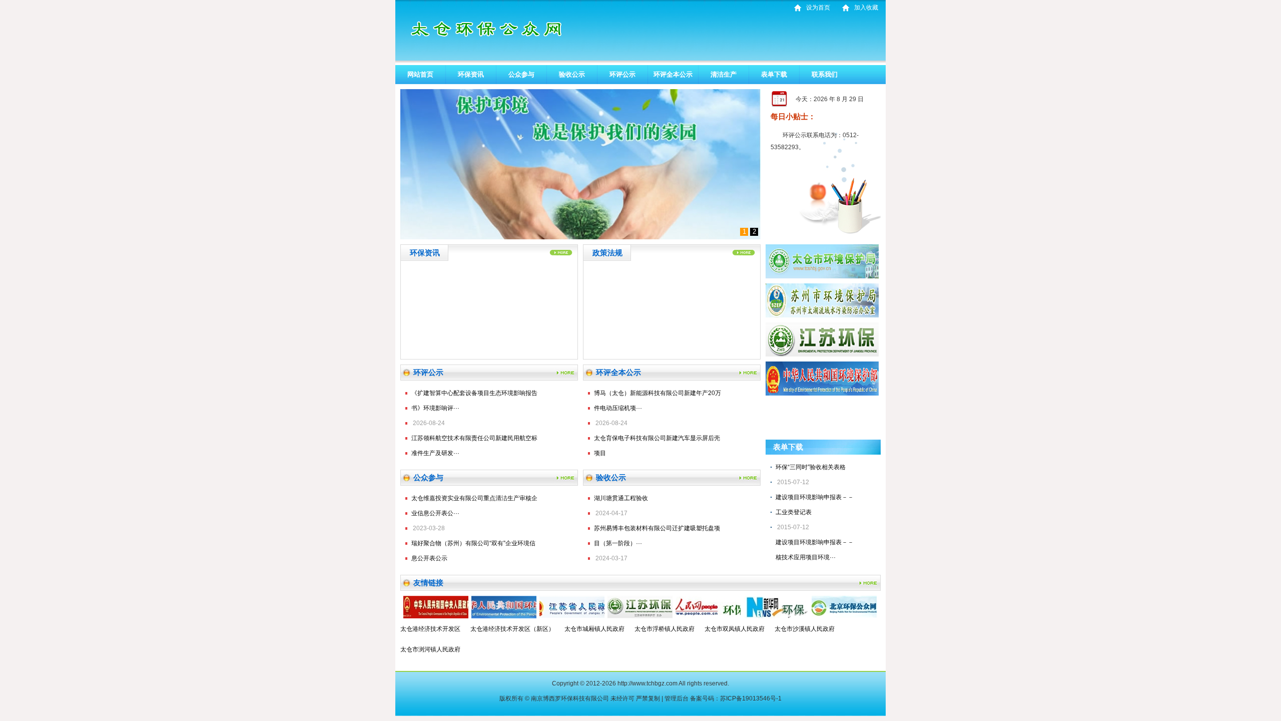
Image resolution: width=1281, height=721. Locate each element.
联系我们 (825, 74)
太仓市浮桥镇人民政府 (664, 628)
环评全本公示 (673, 74)
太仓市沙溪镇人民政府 (805, 628)
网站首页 (420, 74)
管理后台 (677, 698)
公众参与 (521, 74)
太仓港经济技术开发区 (430, 628)
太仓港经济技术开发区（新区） (512, 628)
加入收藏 (866, 7)
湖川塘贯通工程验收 (621, 498)
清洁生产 (724, 74)
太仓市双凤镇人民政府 (735, 628)
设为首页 (818, 7)
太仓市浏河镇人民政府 (430, 649)
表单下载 (774, 74)
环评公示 (622, 74)
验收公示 (572, 74)
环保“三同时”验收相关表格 (811, 467)
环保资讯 (471, 74)
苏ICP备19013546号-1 (751, 698)
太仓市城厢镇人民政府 (594, 628)
